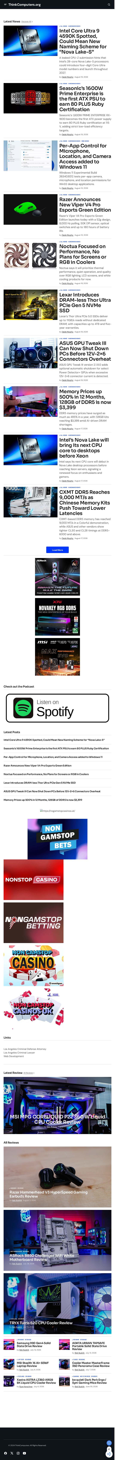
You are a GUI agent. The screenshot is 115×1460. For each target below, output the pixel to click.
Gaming (13, 1188)
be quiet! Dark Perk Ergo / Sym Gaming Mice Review (89, 1381)
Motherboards (16, 1251)
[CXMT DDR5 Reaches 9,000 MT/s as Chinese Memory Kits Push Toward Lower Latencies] (31, 502)
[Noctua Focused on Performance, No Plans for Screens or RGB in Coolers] (31, 256)
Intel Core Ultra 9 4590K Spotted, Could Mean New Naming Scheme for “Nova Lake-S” (82, 41)
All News (63, 26)
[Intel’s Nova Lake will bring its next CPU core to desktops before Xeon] (31, 450)
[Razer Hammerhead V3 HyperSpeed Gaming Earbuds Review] (57, 1177)
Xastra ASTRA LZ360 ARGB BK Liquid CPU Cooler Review (36, 1381)
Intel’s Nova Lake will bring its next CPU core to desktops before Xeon (84, 448)
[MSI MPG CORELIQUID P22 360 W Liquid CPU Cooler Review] (57, 1105)
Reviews (62, 1112)
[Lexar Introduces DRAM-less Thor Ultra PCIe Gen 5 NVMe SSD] (31, 305)
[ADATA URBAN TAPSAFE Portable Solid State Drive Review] (64, 1344)
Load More (57, 550)
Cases (75, 1359)
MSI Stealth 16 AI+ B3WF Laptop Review (33, 1365)
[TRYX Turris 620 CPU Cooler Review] (57, 1303)
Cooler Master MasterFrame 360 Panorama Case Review (90, 1365)
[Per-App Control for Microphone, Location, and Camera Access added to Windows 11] (31, 155)
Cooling (54, 1112)
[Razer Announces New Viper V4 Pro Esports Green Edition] (31, 209)
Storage (28, 1340)
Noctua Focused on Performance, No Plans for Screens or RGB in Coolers (82, 254)
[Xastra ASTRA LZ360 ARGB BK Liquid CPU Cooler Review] (9, 1381)
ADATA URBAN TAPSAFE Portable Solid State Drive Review (89, 1346)
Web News (85, 141)
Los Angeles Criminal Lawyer (19, 1052)
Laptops (21, 1359)
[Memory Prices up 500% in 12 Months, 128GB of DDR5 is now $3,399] (31, 401)
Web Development (14, 1056)
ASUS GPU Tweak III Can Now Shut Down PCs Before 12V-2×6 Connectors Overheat (85, 351)
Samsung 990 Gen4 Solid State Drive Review (34, 1345)
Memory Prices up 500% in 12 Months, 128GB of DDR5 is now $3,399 (85, 399)
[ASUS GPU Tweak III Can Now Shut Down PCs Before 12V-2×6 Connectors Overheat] (31, 353)
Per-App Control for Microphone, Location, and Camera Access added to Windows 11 (85, 156)
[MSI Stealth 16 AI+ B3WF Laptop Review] (9, 1364)
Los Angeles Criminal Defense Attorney (25, 1049)
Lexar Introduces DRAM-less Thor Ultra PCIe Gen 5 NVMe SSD (85, 302)
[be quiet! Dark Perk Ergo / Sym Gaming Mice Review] (64, 1381)
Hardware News (74, 26)
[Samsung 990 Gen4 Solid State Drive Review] (9, 1344)
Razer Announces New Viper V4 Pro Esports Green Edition (85, 205)
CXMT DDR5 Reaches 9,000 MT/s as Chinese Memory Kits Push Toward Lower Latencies (84, 503)
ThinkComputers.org (24, 4)
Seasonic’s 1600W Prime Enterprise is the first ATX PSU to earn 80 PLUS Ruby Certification (82, 99)
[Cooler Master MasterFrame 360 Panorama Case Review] (64, 1364)
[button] (5, 4)
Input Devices (85, 1376)
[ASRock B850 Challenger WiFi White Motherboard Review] (57, 1240)
